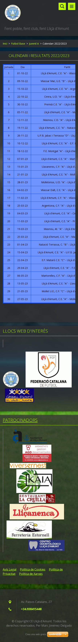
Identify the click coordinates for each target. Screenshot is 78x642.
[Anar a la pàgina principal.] (39, 13)
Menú (71, 6)
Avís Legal (9, 569)
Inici (5, 43)
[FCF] (49, 386)
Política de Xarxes (31, 574)
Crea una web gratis (35, 634)
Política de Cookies (32, 569)
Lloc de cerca (62, 6)
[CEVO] (19, 401)
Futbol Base (18, 43)
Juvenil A (34, 43)
